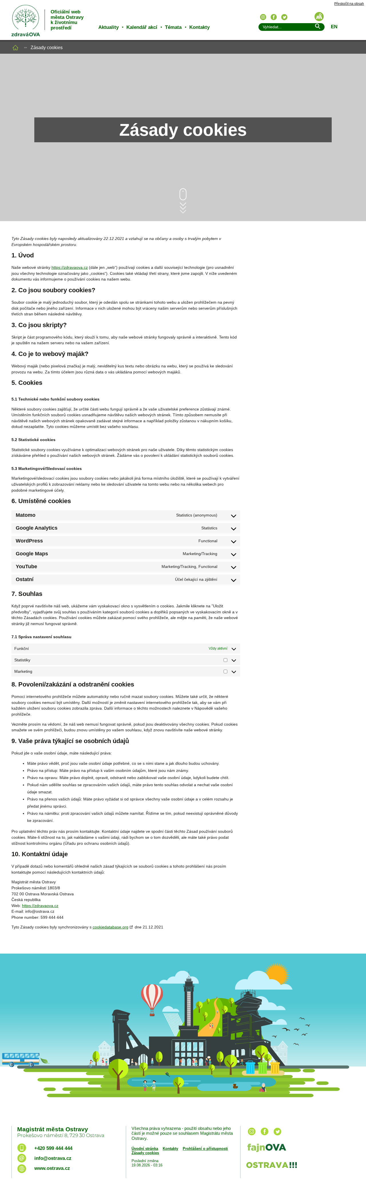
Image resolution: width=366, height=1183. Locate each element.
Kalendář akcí (141, 27)
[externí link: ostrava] (271, 1168)
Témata (173, 27)
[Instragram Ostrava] (263, 17)
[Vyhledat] (317, 27)
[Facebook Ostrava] (273, 17)
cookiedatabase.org (110, 927)
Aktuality (108, 27)
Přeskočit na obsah (349, 4)
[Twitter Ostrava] (284, 17)
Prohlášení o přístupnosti (205, 1148)
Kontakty (199, 27)
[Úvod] (15, 47)
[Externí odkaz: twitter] (277, 1135)
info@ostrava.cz (52, 1158)
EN (334, 26)
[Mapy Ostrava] (319, 16)
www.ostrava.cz (52, 1168)
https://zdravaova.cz (69, 267)
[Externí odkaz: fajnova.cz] (298, 1148)
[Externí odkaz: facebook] (264, 1135)
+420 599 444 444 (53, 1148)
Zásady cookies (145, 1153)
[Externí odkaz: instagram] (251, 1135)
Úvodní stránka (145, 1148)
